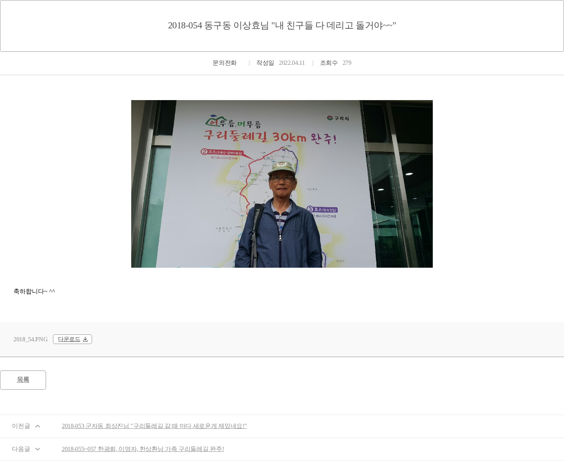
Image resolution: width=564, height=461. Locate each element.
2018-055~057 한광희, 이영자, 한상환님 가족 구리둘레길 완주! (143, 449)
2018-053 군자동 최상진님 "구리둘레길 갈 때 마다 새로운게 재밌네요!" (154, 426)
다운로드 (69, 339)
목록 (23, 379)
